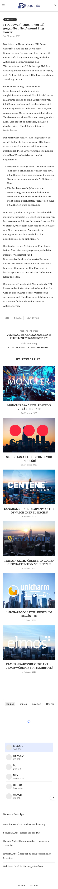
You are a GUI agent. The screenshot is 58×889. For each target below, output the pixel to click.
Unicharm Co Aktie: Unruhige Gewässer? (24, 866)
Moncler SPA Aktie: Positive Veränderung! (24, 824)
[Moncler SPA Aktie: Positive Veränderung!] (29, 383)
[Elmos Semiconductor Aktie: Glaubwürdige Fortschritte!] (29, 642)
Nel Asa (17, 318)
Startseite (21, 885)
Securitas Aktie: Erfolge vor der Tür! (21, 832)
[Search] (54, 5)
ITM (7, 318)
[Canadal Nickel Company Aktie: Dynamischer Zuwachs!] (29, 487)
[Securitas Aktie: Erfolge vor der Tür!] (29, 435)
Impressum (34, 885)
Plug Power (33, 318)
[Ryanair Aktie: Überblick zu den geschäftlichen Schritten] (29, 538)
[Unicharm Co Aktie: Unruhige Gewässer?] (29, 590)
